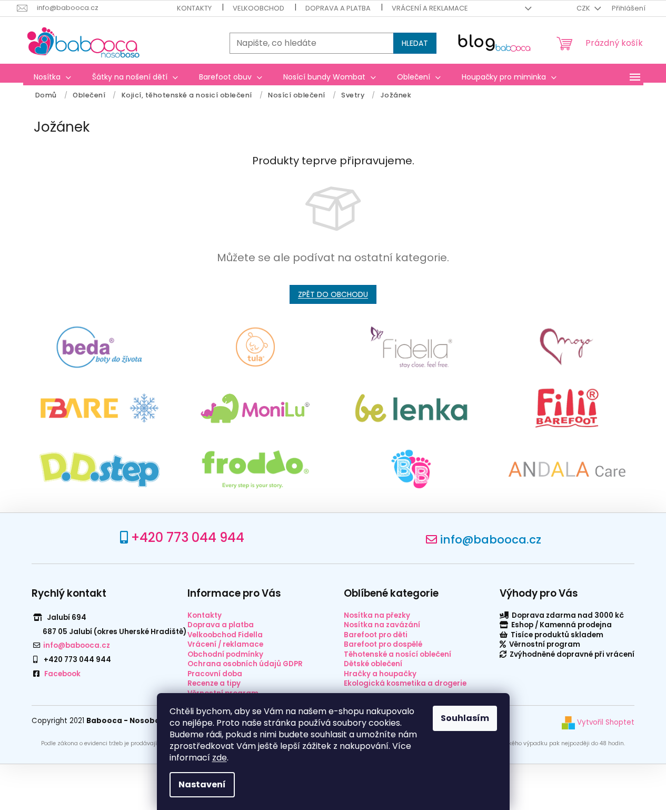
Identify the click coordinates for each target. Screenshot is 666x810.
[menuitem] (52, 76)
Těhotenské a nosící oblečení (397, 654)
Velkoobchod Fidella (225, 635)
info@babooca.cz (490, 539)
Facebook (62, 674)
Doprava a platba (338, 8)
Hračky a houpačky (380, 674)
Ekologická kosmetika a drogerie (405, 683)
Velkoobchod (258, 8)
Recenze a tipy (214, 683)
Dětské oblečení (373, 664)
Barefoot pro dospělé (383, 644)
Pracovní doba (214, 674)
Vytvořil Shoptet (604, 722)
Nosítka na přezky (377, 615)
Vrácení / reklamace (225, 644)
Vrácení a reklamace (430, 8)
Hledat (415, 43)
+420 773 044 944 (187, 537)
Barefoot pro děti (375, 635)
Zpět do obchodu (333, 294)
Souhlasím (465, 718)
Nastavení (202, 784)
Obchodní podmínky (225, 654)
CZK (584, 8)
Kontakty (194, 8)
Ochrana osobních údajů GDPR (245, 664)
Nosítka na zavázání (382, 625)
